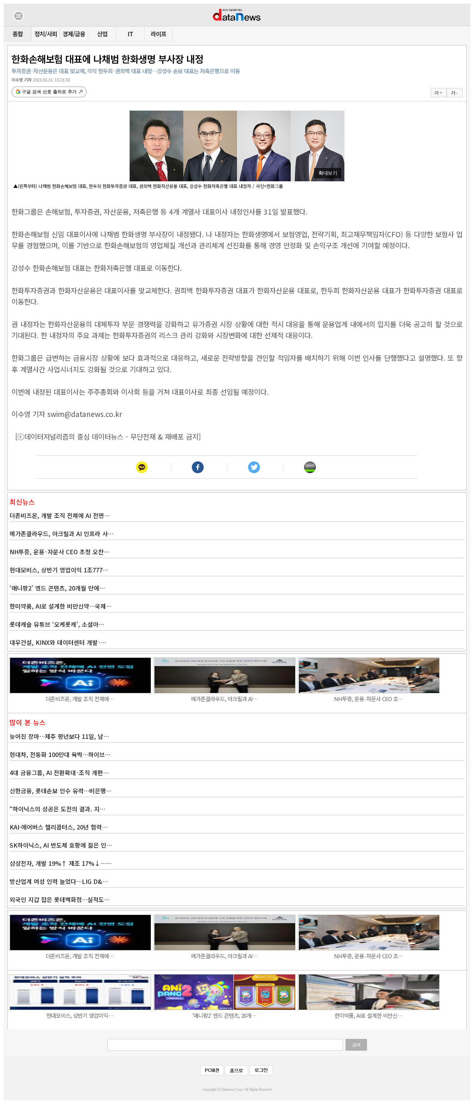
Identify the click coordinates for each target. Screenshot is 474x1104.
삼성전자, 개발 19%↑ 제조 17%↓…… (60, 863)
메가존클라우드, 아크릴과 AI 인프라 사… (61, 533)
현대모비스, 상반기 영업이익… (79, 1015)
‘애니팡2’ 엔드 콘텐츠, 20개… (224, 1015)
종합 (18, 33)
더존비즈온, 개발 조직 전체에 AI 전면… (60, 515)
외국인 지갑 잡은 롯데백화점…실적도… (60, 899)
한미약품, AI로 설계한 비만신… (368, 1015)
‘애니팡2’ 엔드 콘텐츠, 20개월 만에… (57, 587)
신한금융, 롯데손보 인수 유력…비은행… (60, 790)
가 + (438, 92)
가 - (454, 92)
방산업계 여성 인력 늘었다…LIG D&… (59, 881)
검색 (356, 1044)
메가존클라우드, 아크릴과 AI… (224, 699)
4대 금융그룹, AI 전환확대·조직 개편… (59, 772)
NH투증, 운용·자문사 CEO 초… (368, 699)
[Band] (310, 467)
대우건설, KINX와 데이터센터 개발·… (58, 642)
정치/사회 (45, 33)
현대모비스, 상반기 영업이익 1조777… (59, 569)
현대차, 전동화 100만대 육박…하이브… (60, 754)
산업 (102, 33)
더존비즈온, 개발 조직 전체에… (80, 699)
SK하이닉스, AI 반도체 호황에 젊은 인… (61, 845)
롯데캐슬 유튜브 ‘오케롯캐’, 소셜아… (57, 624)
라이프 (158, 33)
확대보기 (327, 173)
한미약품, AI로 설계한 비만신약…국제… (60, 606)
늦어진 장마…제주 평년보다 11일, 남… (59, 736)
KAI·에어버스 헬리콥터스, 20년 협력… (58, 826)
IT (130, 33)
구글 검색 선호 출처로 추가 (49, 91)
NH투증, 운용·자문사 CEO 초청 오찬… (59, 551)
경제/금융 (74, 33)
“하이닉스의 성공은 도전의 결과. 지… (57, 808)
